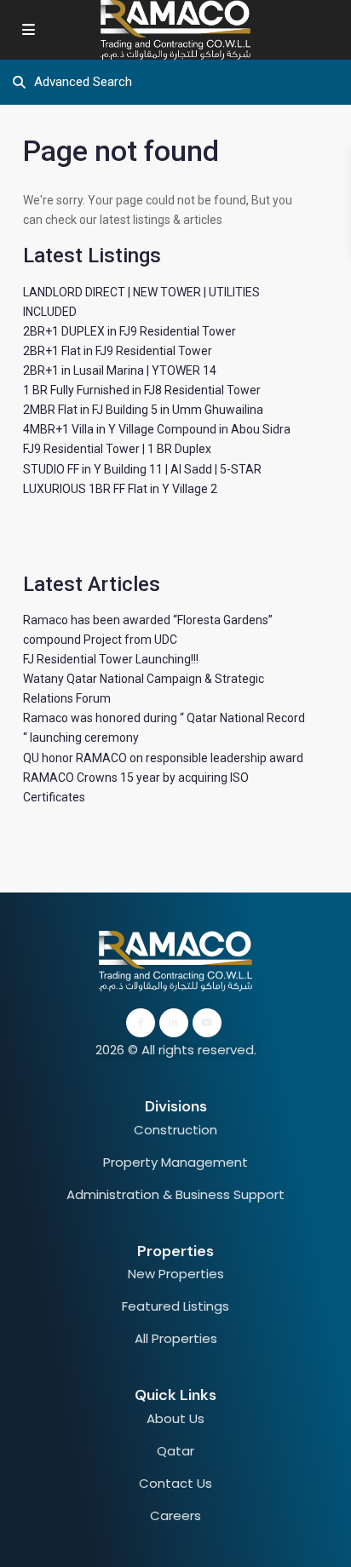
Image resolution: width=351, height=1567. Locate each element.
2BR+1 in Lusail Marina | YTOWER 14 (119, 370)
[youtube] (207, 1022)
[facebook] (140, 1022)
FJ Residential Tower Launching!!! (111, 659)
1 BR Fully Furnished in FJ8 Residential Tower (142, 390)
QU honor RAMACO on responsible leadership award (163, 758)
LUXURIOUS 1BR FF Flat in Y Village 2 (120, 489)
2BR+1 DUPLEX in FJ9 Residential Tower (129, 331)
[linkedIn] (173, 1022)
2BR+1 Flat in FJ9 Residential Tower (117, 351)
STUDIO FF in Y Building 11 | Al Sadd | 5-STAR (142, 469)
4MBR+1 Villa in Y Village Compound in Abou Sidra (157, 429)
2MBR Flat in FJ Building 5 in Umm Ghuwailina (143, 409)
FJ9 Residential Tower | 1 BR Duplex (117, 449)
